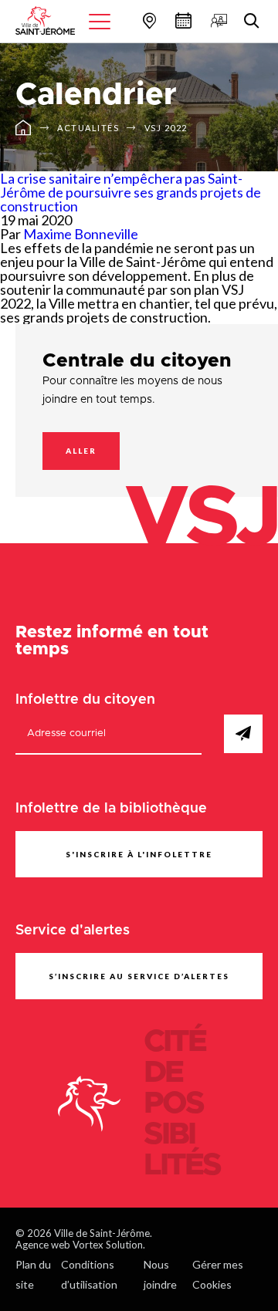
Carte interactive (147, 20)
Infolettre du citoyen (85, 700)
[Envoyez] (243, 734)
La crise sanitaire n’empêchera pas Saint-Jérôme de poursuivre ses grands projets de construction (130, 192)
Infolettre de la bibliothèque (111, 809)
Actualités (88, 127)
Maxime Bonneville (80, 233)
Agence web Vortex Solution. (80, 1244)
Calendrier (181, 20)
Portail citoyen (217, 20)
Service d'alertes (72, 931)
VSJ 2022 (166, 127)
